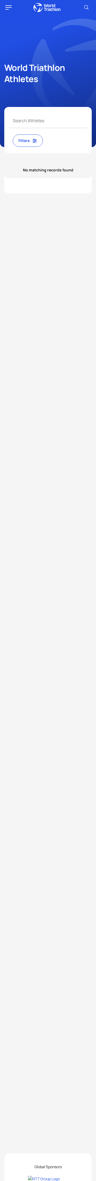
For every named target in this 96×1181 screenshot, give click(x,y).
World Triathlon (47, 7)
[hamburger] (8, 7)
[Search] (86, 7)
